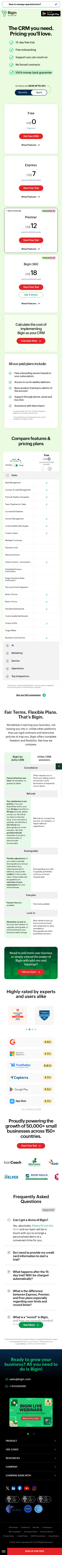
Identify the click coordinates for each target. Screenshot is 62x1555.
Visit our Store (29, 972)
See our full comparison (28, 695)
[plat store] (51, 14)
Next (51, 469)
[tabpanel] (17, 1015)
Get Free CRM (31, 136)
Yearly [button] (39, 92)
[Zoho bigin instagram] (34, 1488)
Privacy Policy (8, 1536)
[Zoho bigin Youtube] (19, 1488)
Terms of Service (46, 1532)
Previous (44, 469)
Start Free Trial (31, 188)
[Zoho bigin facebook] (26, 1488)
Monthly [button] (22, 92)
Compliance (47, 1527)
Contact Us (25, 1527)
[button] (15, 465)
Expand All (48, 1210)
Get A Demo (31, 294)
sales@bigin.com (20, 1379)
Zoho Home (13, 1527)
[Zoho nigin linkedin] (14, 1488)
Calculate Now (29, 340)
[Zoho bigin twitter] (7, 1488)
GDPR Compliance (38, 1536)
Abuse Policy (54, 1536)
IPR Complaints (15, 1532)
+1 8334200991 (17, 1386)
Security (36, 1527)
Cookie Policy (22, 1536)
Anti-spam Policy (30, 1532)
